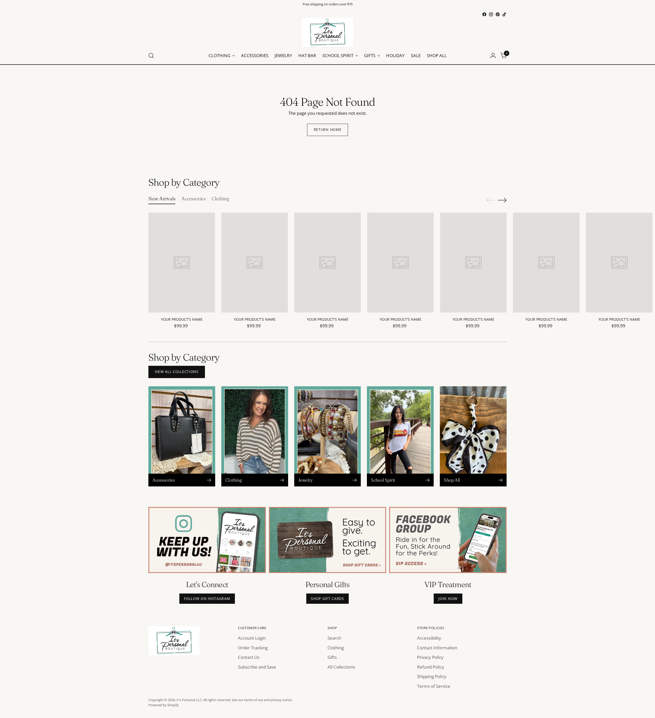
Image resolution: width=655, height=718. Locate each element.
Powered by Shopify (163, 705)
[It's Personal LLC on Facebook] (484, 14)
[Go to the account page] (493, 55)
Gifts (332, 657)
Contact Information (437, 648)
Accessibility (429, 638)
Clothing (336, 648)
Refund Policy (430, 667)
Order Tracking (253, 648)
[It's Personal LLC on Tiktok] (504, 14)
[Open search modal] (151, 55)
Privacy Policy (430, 657)
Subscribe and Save (257, 667)
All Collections (341, 667)
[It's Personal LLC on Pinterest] (497, 14)
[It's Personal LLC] (327, 32)
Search (334, 638)
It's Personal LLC (189, 700)
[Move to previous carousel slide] (490, 200)
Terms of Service (433, 686)
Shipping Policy (431, 676)
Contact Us (248, 657)
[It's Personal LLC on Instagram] (491, 14)
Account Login (252, 638)
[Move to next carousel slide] (502, 200)
